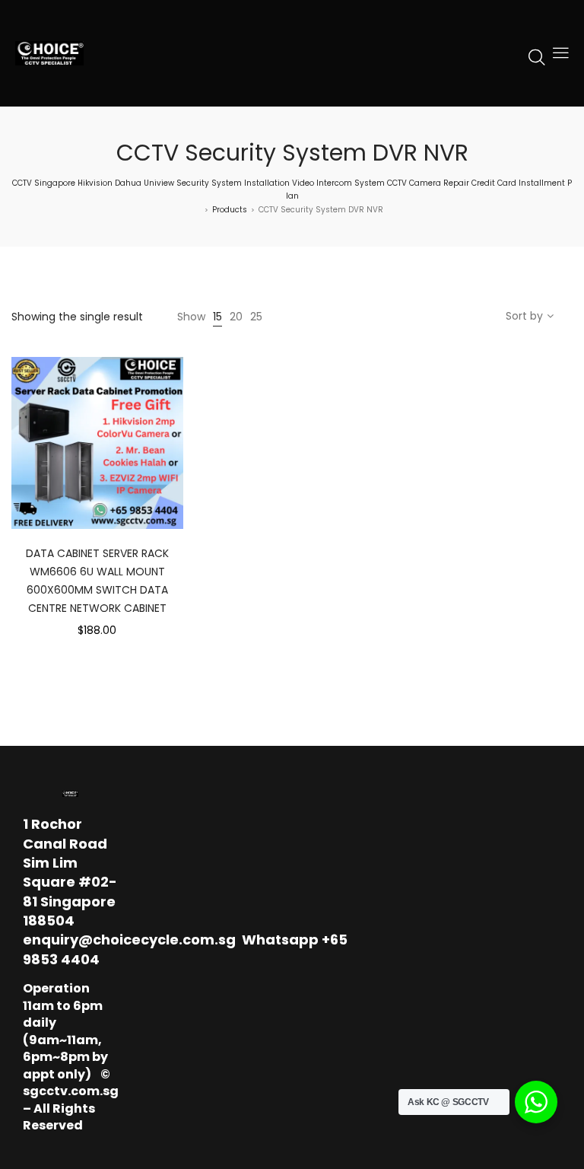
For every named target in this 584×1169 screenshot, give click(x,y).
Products (229, 209)
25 (256, 316)
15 (217, 316)
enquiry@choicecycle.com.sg (129, 939)
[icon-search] (536, 56)
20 (236, 316)
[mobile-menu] (560, 53)
